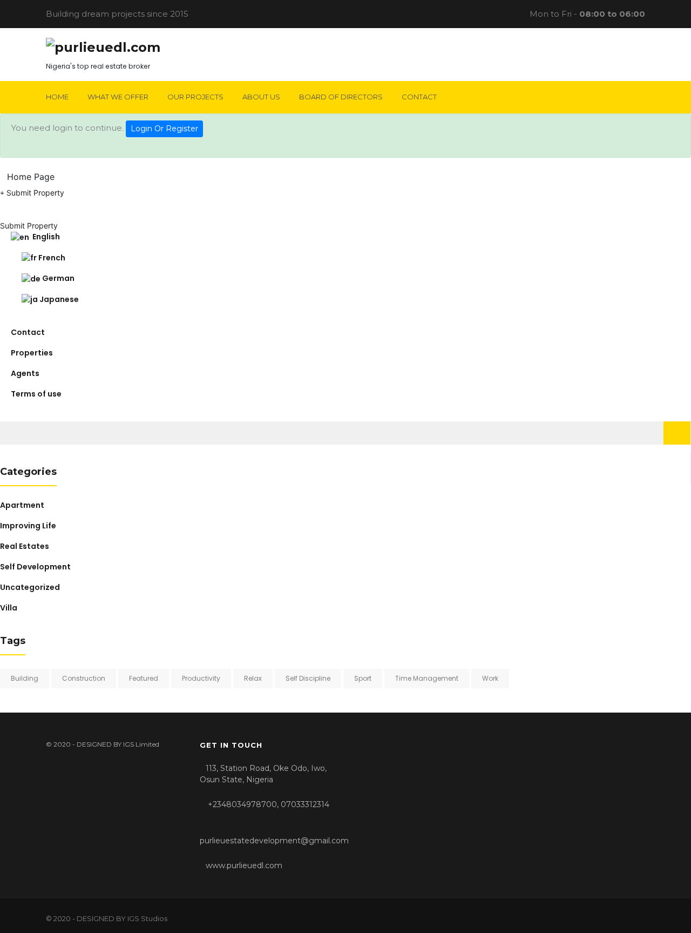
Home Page (31, 176)
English (44, 236)
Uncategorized (30, 587)
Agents (25, 373)
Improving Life (28, 525)
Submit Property (34, 192)
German (57, 278)
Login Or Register (164, 128)
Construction (83, 678)
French (51, 257)
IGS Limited (141, 744)
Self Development (35, 566)
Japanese (58, 299)
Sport (362, 678)
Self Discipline (308, 678)
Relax (253, 678)
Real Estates (24, 546)
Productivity (201, 678)
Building (24, 678)
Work (490, 678)
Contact (28, 332)
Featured (143, 678)
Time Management (426, 678)
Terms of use (36, 393)
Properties (32, 352)
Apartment (22, 505)
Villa (8, 607)
